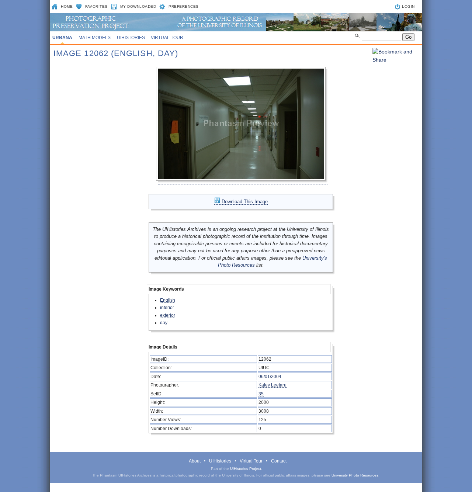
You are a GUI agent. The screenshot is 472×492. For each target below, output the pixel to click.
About (195, 461)
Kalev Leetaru (272, 384)
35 (261, 393)
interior (167, 307)
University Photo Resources (355, 475)
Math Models (95, 37)
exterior (167, 315)
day (163, 322)
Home (67, 6)
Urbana (62, 37)
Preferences (184, 6)
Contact (279, 461)
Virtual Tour (167, 37)
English (167, 300)
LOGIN (408, 6)
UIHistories (131, 37)
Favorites (96, 6)
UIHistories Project (245, 469)
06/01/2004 (269, 376)
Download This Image (244, 201)
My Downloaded (138, 6)
